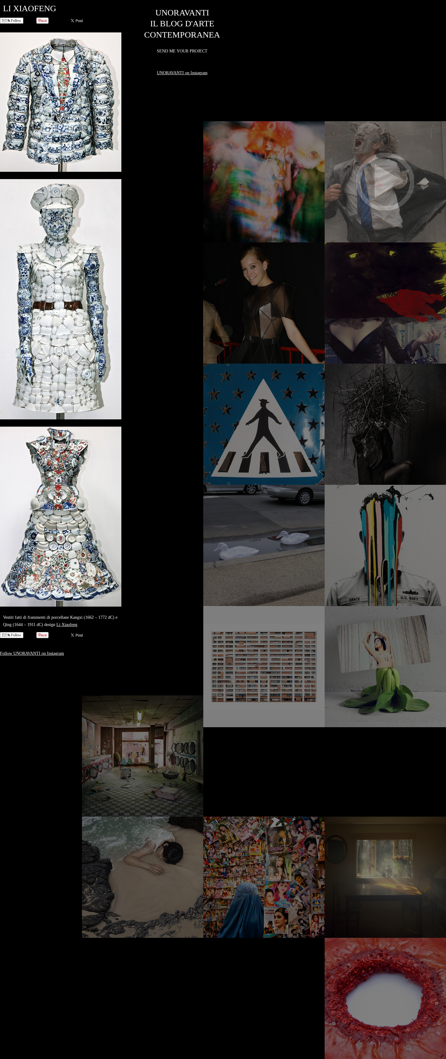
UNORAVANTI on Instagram (182, 73)
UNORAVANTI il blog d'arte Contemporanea (182, 23)
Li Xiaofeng (66, 624)
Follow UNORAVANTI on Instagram (32, 653)
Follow (15, 20)
